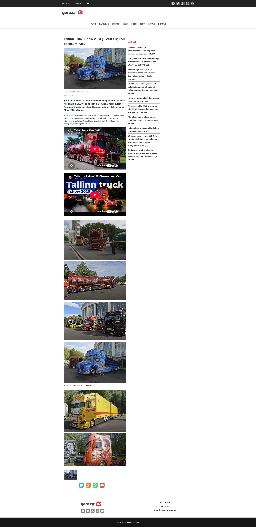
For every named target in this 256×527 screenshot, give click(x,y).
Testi (142, 24)
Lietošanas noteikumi (165, 510)
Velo (125, 24)
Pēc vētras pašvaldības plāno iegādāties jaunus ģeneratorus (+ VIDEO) (143, 120)
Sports (115, 24)
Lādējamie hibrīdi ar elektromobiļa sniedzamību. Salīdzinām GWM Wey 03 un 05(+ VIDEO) (143, 61)
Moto (134, 24)
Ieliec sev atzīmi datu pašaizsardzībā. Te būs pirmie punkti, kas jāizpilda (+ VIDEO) (141, 50)
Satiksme (104, 24)
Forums (162, 24)
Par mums (165, 502)
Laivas (151, 24)
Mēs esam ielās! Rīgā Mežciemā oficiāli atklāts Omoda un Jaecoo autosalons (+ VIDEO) (143, 109)
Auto (93, 24)
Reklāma (165, 506)
